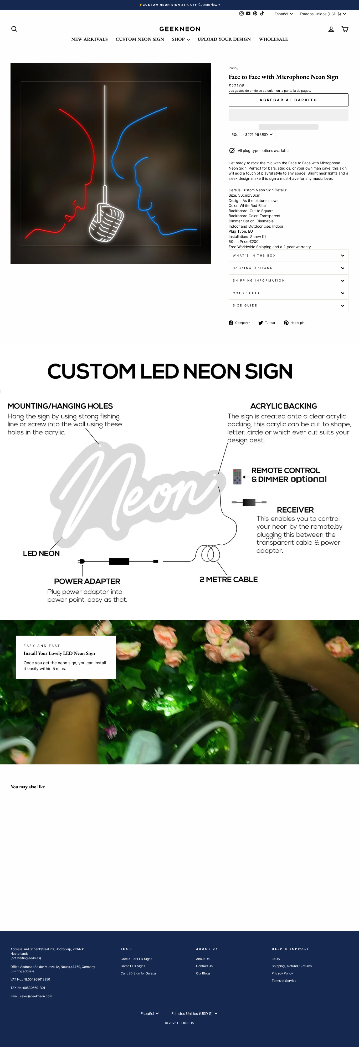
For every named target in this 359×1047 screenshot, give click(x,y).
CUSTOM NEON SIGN (140, 39)
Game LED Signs (133, 966)
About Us (202, 959)
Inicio (233, 68)
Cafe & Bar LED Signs (136, 959)
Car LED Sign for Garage (138, 973)
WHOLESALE (273, 39)
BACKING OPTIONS (253, 268)
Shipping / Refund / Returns (292, 966)
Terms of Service (284, 981)
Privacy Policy (282, 973)
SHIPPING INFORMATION (259, 280)
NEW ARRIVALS (89, 39)
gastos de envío (246, 91)
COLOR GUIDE (248, 293)
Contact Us (204, 966)
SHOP (179, 39)
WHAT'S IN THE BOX (254, 255)
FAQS (276, 959)
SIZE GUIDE (245, 305)
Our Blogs (203, 973)
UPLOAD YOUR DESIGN (224, 39)
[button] (288, 115)
